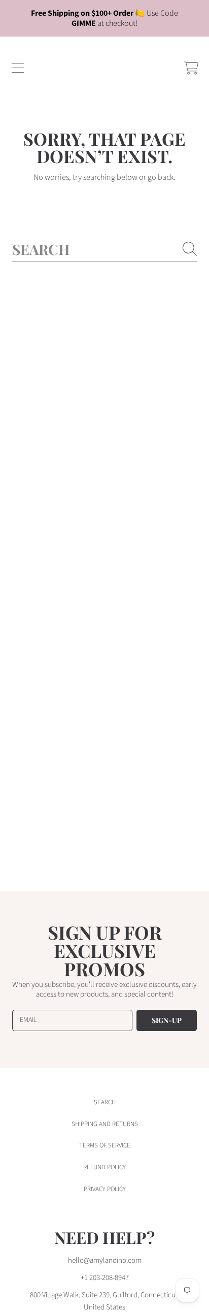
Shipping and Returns (105, 1124)
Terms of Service (104, 1145)
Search (105, 1102)
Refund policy (104, 1167)
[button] (18, 68)
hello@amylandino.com (105, 1260)
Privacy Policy (105, 1189)
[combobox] (104, 249)
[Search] (190, 249)
